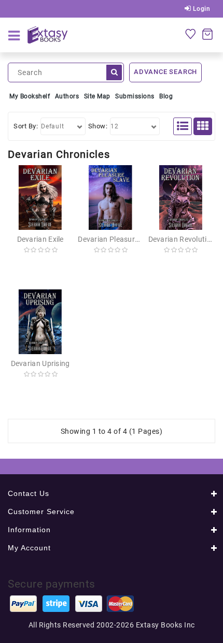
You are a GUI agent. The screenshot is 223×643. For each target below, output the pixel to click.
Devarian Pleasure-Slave (118, 239)
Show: (98, 126)
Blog (166, 96)
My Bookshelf (29, 96)
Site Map (97, 96)
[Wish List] (190, 34)
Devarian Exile (40, 239)
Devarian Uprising (40, 363)
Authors (67, 96)
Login (200, 8)
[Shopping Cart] (207, 34)
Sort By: (25, 126)
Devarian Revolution (182, 239)
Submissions (135, 96)
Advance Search (165, 72)
